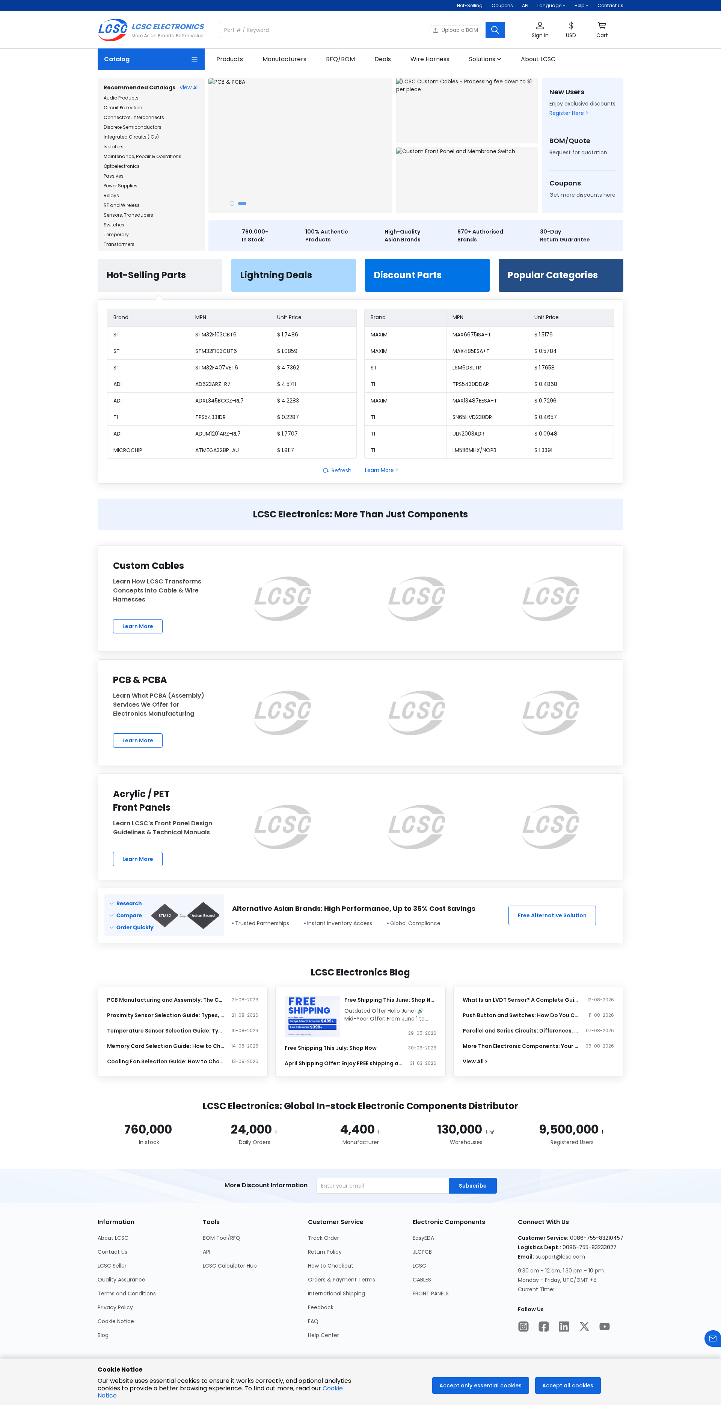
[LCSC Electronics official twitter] (584, 1327)
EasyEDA (423, 1238)
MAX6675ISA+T (472, 334)
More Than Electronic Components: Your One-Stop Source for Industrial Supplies (521, 1046)
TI (115, 417)
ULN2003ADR (468, 433)
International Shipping (336, 1293)
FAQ (313, 1321)
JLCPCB (422, 1252)
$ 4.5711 (286, 384)
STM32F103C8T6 (216, 351)
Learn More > (381, 470)
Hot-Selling (470, 5)
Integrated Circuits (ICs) (131, 137)
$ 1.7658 (544, 367)
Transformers (119, 244)
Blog (103, 1335)
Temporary (116, 234)
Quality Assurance (121, 1279)
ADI (117, 384)
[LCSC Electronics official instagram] (523, 1327)
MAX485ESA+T (471, 351)
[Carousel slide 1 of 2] (232, 203)
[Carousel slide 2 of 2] (242, 203)
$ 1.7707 (287, 433)
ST (116, 334)
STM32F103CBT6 (216, 334)
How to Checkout (330, 1265)
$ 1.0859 (287, 351)
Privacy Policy (115, 1307)
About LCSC (113, 1238)
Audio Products (121, 98)
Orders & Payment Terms (341, 1279)
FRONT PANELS (431, 1293)
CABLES (422, 1279)
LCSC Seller (112, 1265)
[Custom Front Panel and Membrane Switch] (467, 180)
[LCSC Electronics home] (151, 30)
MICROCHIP (127, 450)
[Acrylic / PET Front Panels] (282, 827)
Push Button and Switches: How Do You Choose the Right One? (521, 1015)
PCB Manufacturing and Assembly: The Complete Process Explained (166, 1000)
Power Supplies (120, 185)
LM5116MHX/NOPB (474, 450)
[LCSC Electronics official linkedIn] (564, 1327)
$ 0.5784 (545, 351)
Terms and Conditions (127, 1293)
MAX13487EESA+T (475, 400)
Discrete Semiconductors (132, 127)
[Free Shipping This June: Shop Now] (312, 1016)
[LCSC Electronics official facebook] (543, 1327)
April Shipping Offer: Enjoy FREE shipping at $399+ (343, 1063)
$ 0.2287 (288, 417)
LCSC (419, 1265)
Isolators (114, 146)
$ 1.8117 (285, 450)
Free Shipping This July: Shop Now (331, 1048)
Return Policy (325, 1252)
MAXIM (379, 334)
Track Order (323, 1238)
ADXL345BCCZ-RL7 (219, 400)
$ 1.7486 (287, 334)
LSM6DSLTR (467, 367)
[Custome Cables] (282, 598)
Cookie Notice (116, 1321)
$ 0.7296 (545, 400)
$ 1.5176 (543, 334)
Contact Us (610, 5)
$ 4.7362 (288, 367)
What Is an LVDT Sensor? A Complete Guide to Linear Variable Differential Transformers (521, 1000)
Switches (114, 225)
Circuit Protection (123, 107)
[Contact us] (712, 1339)
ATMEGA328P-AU (217, 450)
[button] (362, 30)
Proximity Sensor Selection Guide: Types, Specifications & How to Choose (166, 1015)
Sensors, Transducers (128, 215)
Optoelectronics (122, 166)
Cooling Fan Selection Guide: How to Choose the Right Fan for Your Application (166, 1061)
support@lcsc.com (560, 1256)
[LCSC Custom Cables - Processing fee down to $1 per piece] (467, 110)
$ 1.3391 (543, 450)
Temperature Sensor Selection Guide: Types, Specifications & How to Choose (166, 1030)
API (525, 5)
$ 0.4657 (545, 417)
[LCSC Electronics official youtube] (604, 1327)
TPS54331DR (210, 417)
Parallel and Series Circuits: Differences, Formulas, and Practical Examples (521, 1030)
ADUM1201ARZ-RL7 (218, 433)
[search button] (495, 30)
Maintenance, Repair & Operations (142, 156)
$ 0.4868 (545, 384)
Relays (111, 195)
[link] (229, 59)
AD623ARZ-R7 (213, 384)
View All (189, 87)
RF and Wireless (122, 205)
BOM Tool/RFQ (221, 1238)
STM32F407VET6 (216, 367)
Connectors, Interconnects (134, 117)
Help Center (323, 1335)
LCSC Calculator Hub (230, 1265)
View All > (475, 1061)
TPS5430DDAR (471, 384)
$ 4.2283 (288, 400)
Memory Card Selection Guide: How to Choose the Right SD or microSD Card (166, 1046)
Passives (114, 176)
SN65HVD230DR (472, 417)
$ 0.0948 (545, 433)
